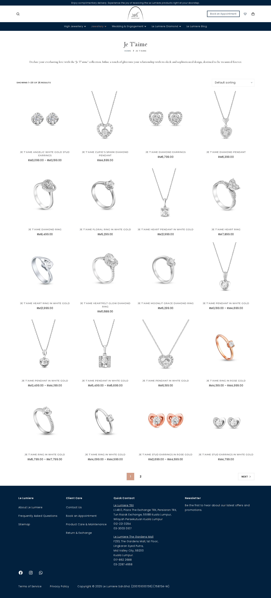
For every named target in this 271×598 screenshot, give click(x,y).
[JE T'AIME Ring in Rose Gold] (226, 347)
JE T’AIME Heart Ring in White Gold (45, 303)
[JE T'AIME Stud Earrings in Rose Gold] (165, 421)
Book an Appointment (223, 13)
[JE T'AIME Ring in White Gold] (45, 421)
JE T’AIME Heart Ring (226, 229)
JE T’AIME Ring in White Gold (45, 454)
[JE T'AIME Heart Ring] (226, 196)
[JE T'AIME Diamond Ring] (45, 196)
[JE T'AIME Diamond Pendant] (226, 119)
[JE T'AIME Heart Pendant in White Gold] (165, 196)
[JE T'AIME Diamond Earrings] (165, 119)
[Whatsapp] (41, 573)
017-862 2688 (123, 560)
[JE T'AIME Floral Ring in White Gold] (105, 196)
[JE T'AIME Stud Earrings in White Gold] (226, 421)
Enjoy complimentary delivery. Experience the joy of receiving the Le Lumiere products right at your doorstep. (135, 2)
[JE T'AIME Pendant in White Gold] (226, 270)
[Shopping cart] (253, 14)
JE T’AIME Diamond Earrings (166, 152)
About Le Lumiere (30, 507)
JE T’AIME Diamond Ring (45, 229)
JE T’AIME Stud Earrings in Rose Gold (165, 454)
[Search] (18, 14)
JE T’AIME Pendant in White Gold (226, 303)
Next (245, 476)
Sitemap (24, 524)
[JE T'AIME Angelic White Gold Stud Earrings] (45, 119)
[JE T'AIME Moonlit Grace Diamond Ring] (165, 270)
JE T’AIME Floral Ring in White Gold (105, 229)
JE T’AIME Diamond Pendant (226, 152)
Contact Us (74, 507)
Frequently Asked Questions (37, 516)
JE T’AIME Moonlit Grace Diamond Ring (166, 303)
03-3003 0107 (122, 528)
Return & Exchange (79, 533)
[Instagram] (31, 573)
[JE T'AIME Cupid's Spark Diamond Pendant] (105, 119)
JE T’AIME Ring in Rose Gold (226, 380)
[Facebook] (21, 573)
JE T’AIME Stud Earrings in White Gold (226, 454)
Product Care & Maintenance (86, 524)
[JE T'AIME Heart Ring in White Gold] (45, 270)
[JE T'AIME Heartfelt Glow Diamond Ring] (105, 270)
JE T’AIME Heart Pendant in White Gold (166, 229)
